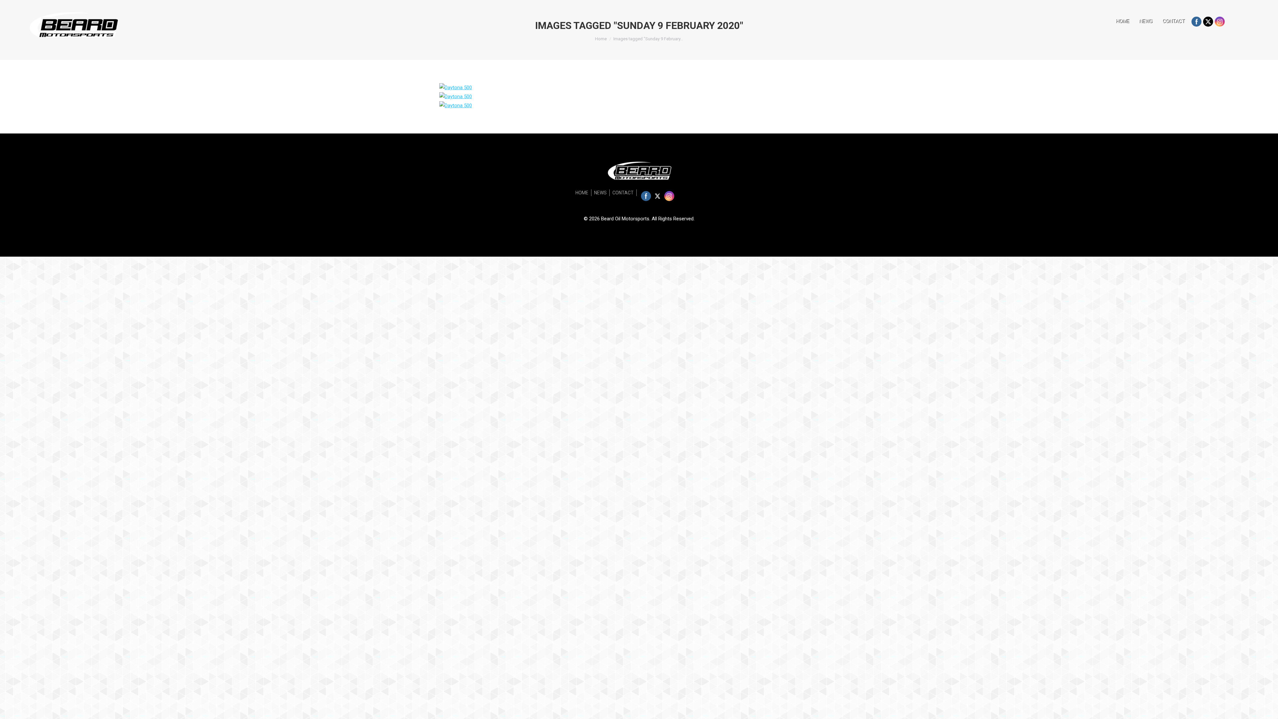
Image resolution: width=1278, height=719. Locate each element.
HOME (1122, 21)
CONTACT (1174, 21)
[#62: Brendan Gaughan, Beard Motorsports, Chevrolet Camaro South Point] (455, 88)
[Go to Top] (1267, 708)
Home (601, 38)
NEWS (1146, 21)
